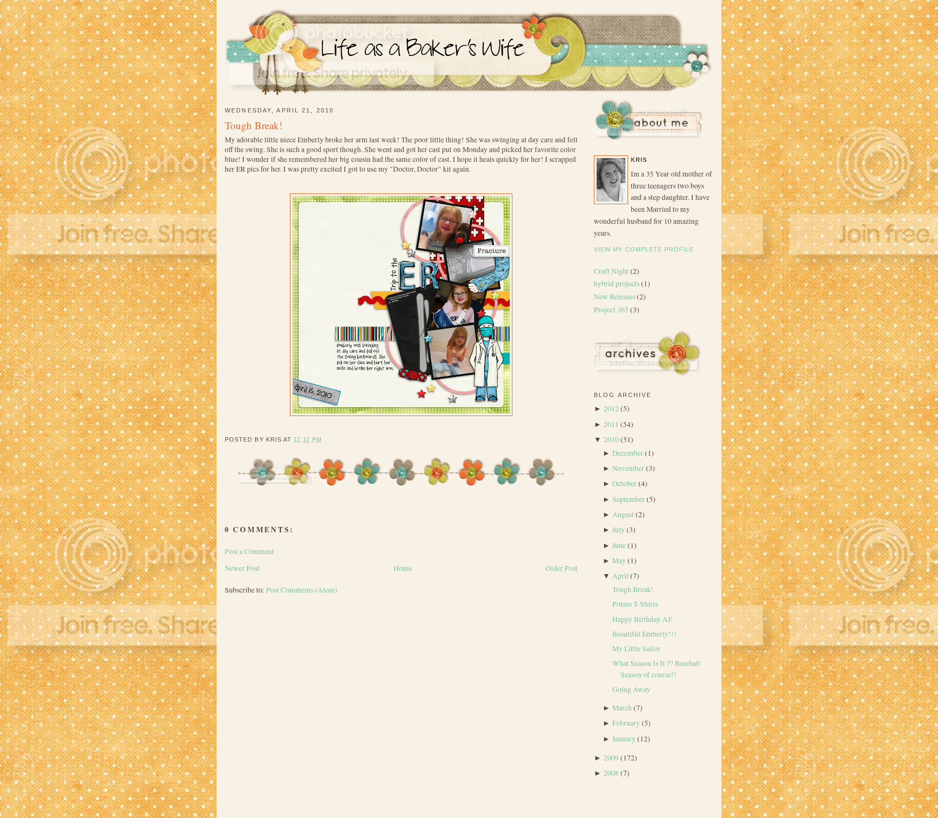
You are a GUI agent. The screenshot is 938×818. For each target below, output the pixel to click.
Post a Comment (249, 551)
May (619, 560)
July (618, 529)
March (622, 708)
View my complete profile (644, 249)
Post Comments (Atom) (302, 590)
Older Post (562, 568)
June (619, 545)
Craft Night (612, 271)
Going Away (631, 689)
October (624, 483)
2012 (611, 408)
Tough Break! (253, 125)
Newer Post (242, 568)
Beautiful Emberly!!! (644, 634)
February (626, 723)
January (624, 739)
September (628, 499)
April (620, 576)
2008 (611, 773)
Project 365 (612, 309)
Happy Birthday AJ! (642, 619)
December (627, 453)
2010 (611, 439)
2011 (611, 424)
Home (403, 568)
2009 (611, 758)
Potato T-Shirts (635, 604)
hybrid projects (617, 283)
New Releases (615, 296)
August (623, 514)
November (628, 468)
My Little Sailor (636, 648)
